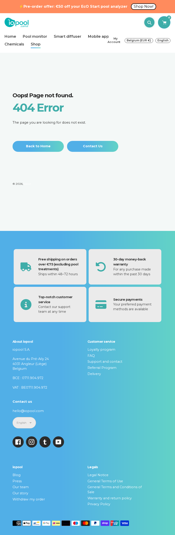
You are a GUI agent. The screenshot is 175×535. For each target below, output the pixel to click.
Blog (17, 475)
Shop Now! (143, 6)
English (162, 40)
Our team (21, 487)
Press (17, 481)
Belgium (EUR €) (139, 40)
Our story (20, 493)
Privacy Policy (99, 504)
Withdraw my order (29, 499)
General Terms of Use (105, 481)
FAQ (91, 356)
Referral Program (102, 368)
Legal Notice (98, 475)
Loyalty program (101, 350)
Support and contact (105, 362)
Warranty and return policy (110, 498)
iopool (27, 183)
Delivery (94, 374)
